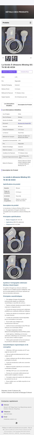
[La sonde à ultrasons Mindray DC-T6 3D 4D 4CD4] (17, 40)
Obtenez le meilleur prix (9, 71)
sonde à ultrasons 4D (8, 392)
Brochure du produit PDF (24, 123)
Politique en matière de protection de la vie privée (14, 427)
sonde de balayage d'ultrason (23, 392)
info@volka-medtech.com (10, 419)
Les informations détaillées (9, 104)
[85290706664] (16, 423)
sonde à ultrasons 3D (14, 390)
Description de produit (25, 104)
